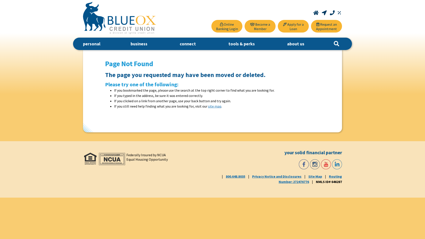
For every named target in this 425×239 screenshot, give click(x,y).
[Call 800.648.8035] (333, 13)
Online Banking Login (227, 26)
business (139, 43)
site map (214, 106)
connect (188, 43)
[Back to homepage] (119, 18)
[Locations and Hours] (325, 13)
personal (91, 43)
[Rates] (339, 13)
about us (295, 43)
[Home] (316, 13)
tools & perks (241, 43)
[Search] (336, 44)
